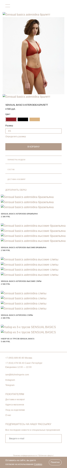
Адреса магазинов (14, 404)
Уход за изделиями (15, 410)
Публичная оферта (45, 455)
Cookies (38, 464)
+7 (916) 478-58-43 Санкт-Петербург (23, 363)
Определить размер (15, 136)
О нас (8, 415)
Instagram (10, 380)
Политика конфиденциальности (25, 455)
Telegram (9, 385)
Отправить (56, 438)
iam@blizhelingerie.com (17, 374)
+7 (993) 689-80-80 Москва (18, 358)
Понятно (55, 462)
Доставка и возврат (15, 399)
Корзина (59, 6)
